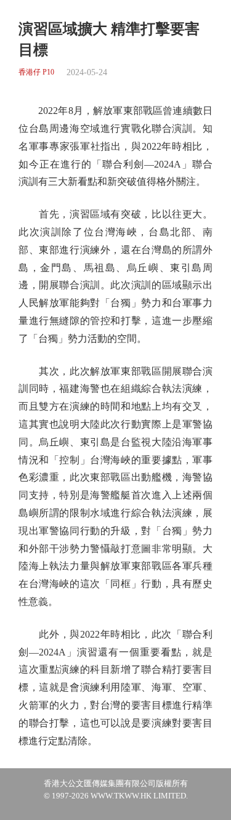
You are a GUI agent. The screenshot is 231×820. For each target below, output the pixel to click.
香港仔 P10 (36, 72)
